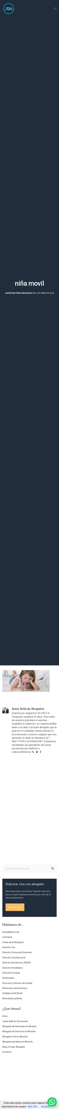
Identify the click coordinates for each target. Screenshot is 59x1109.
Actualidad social (10, 932)
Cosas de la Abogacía (13, 942)
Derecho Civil (8, 947)
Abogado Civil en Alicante (15, 1036)
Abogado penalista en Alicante (17, 1041)
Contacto (6, 1052)
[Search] (52, 868)
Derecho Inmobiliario (12, 968)
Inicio (4, 1016)
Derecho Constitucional (13, 957)
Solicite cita (15, 907)
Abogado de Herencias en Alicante (19, 1026)
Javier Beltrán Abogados (18, 293)
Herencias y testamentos (14, 988)
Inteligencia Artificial (12, 993)
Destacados (8, 978)
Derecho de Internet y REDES (16, 962)
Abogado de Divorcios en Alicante (19, 1031)
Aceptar (45, 1106)
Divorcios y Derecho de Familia (17, 983)
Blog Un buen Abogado (13, 1047)
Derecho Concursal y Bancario (17, 952)
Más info (32, 1106)
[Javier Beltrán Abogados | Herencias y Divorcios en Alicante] (8, 8)
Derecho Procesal (11, 973)
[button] (52, 1102)
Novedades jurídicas (12, 998)
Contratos (7, 937)
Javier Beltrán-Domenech (15, 1021)
